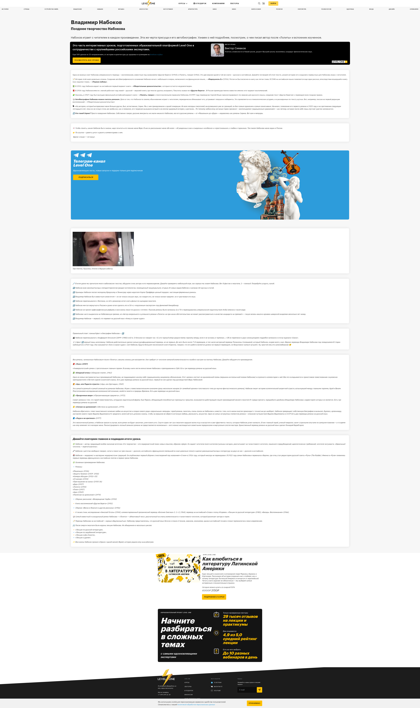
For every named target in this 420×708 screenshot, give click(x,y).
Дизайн (392, 9)
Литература (302, 9)
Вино (234, 9)
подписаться (85, 177)
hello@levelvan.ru (165, 688)
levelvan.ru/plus (156, 54)
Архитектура (192, 9)
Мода (371, 9)
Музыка (121, 9)
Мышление (77, 9)
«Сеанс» (294, 338)
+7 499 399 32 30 (164, 694)
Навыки (100, 9)
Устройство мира (51, 9)
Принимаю (254, 703)
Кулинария (414, 9)
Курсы (182, 3)
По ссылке (79, 132)
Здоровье (350, 9)
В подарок (201, 3)
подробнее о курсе (214, 597)
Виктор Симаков (235, 48)
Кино (215, 9)
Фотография (168, 9)
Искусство (143, 9)
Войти (273, 3)
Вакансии (188, 694)
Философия (256, 9)
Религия (279, 9)
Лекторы (234, 3)
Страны (26, 9)
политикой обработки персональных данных (196, 704)
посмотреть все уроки (86, 60)
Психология (326, 9)
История (5, 9)
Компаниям (218, 3)
